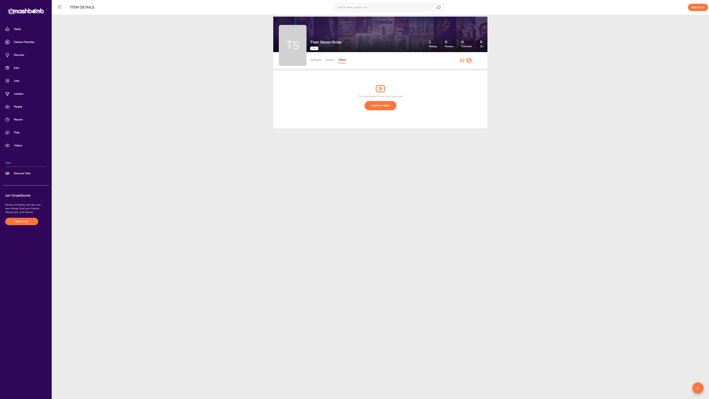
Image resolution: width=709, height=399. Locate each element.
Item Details (82, 7)
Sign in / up (21, 221)
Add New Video (380, 105)
